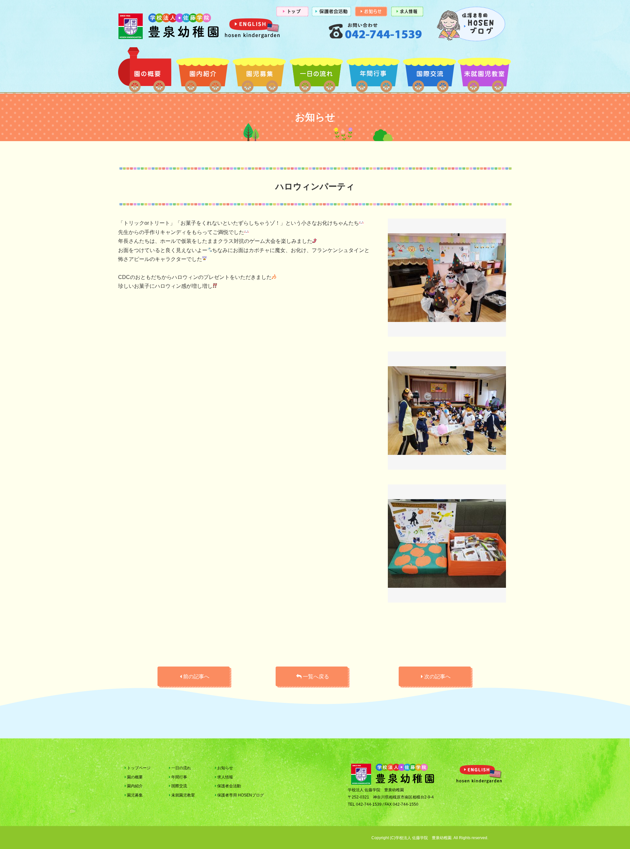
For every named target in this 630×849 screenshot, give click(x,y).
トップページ (138, 768)
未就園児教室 (484, 71)
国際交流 (429, 71)
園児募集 (259, 71)
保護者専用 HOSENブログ (240, 795)
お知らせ (224, 768)
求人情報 (224, 777)
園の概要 (146, 71)
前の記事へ (195, 676)
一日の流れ (316, 71)
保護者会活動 (228, 786)
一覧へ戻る (315, 676)
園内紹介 (202, 71)
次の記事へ (437, 676)
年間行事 (373, 71)
